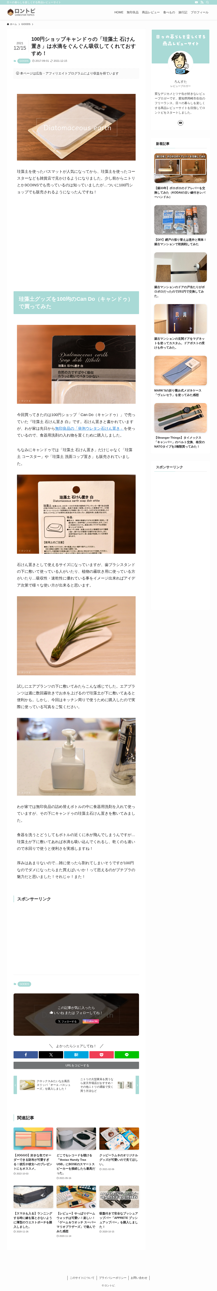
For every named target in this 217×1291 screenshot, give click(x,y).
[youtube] (196, 2)
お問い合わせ (139, 1277)
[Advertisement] (76, 240)
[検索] (207, 2)
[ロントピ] (21, 12)
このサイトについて (82, 1277)
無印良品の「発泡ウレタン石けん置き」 (89, 428)
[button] (26, 1054)
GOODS (23, 61)
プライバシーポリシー (113, 1277)
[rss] (202, 2)
